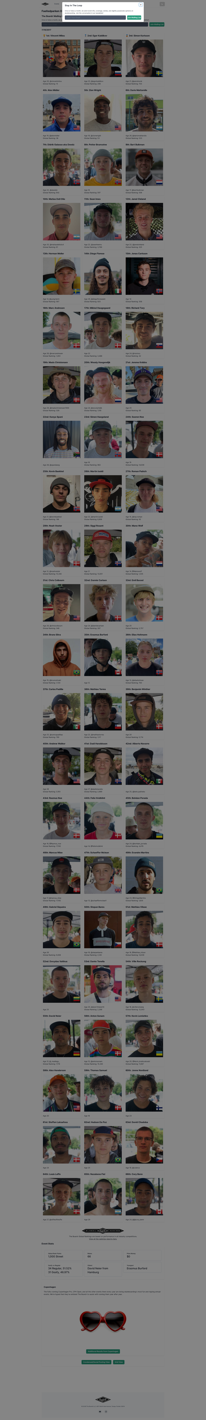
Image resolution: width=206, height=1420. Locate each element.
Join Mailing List (134, 17)
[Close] (140, 4)
